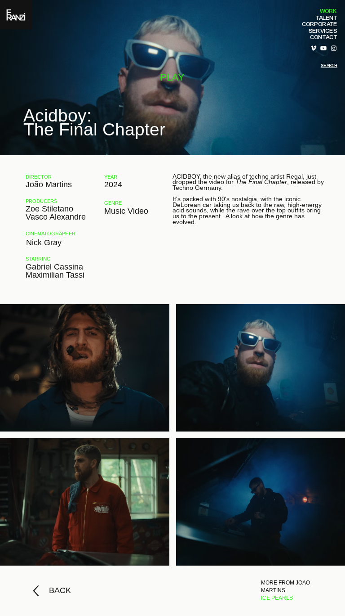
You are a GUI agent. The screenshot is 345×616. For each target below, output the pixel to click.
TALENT (326, 18)
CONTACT (323, 37)
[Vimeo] (313, 48)
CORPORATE (319, 24)
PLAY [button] (172, 77)
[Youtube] (323, 48)
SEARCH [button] (329, 65)
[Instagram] (333, 48)
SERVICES (323, 31)
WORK (328, 11)
